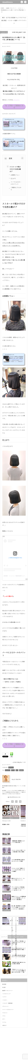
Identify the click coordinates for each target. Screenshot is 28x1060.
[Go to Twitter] (16, 801)
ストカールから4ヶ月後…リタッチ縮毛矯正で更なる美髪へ (18, 851)
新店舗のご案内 (5, 824)
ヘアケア (4, 997)
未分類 (3, 987)
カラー (3, 1019)
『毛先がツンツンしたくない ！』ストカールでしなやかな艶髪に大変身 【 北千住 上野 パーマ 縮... (19, 971)
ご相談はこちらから (16, 188)
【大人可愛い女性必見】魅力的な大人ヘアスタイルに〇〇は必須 (19, 956)
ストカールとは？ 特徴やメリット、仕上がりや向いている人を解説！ (18, 870)
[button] (22, 2)
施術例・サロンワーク (7, 990)
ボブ (17, 770)
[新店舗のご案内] (10, 811)
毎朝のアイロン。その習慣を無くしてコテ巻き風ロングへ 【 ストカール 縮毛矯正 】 (19, 898)
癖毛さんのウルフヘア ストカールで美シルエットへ (18, 879)
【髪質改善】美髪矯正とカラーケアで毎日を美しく (18, 841)
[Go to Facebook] (12, 801)
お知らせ (4, 1025)
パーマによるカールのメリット (16, 183)
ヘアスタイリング (6, 993)
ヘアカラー (6, 844)
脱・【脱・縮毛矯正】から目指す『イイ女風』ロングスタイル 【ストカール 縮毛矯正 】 (18, 907)
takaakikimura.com (7, 3)
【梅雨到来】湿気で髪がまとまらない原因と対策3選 (19, 963)
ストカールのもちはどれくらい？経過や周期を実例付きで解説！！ (19, 948)
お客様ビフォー (15, 175)
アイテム (4, 1022)
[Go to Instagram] (20, 801)
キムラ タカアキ (7, 46)
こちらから (16, 100)
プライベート (5, 1006)
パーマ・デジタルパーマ (6, 892)
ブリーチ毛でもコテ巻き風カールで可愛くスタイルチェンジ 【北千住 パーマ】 (18, 888)
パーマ (13, 770)
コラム (3, 1016)
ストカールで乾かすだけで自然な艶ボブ (15, 169)
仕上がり (13, 178)
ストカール (4, 32)
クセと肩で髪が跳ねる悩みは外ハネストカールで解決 (18, 860)
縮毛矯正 (21, 770)
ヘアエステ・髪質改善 (7, 1003)
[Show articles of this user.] (5, 778)
